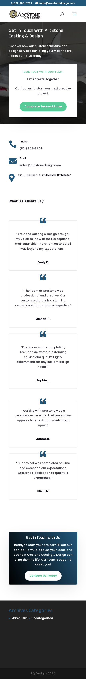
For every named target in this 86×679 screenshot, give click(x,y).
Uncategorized (42, 618)
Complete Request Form (43, 106)
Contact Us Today (43, 576)
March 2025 (20, 618)
